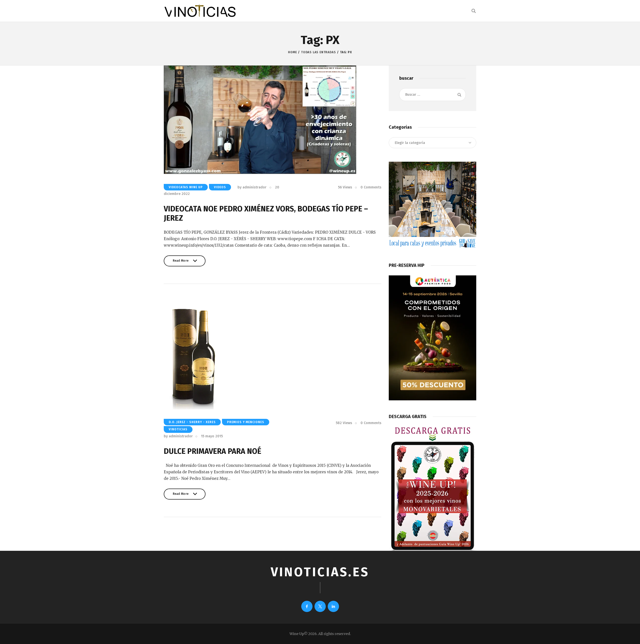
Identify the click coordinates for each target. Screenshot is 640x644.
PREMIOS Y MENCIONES (245, 422)
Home (292, 52)
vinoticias (178, 429)
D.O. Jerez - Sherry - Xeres (192, 422)
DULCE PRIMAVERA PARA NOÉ (212, 451)
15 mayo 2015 (212, 436)
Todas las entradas (318, 52)
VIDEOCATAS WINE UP (186, 187)
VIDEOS (220, 187)
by (252, 187)
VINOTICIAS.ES (320, 572)
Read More (181, 262)
